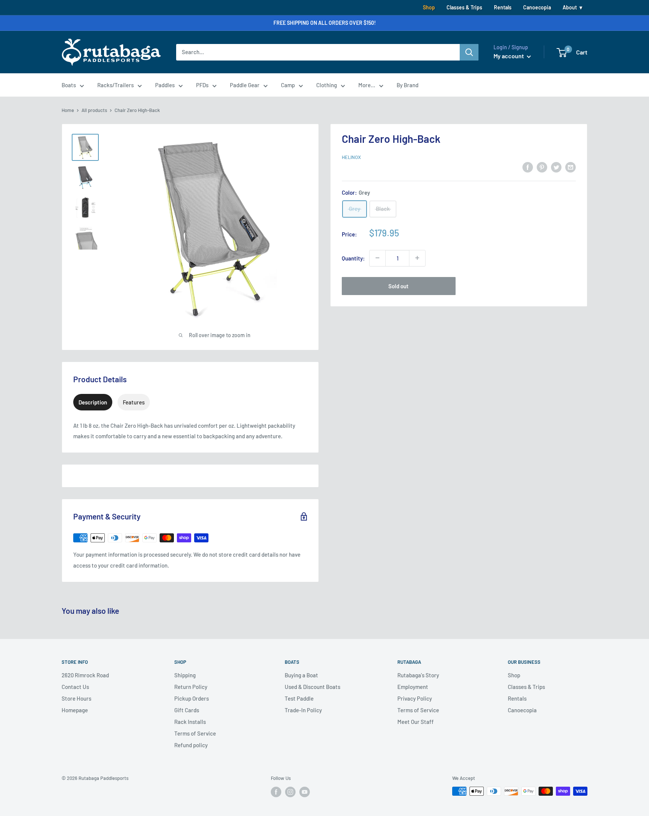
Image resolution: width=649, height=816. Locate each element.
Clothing (326, 85)
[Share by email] (570, 167)
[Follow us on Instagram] (290, 792)
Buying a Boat (301, 675)
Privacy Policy (414, 698)
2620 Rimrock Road (85, 675)
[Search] (469, 52)
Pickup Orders (191, 698)
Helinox (351, 157)
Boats (69, 85)
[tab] (92, 402)
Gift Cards (186, 710)
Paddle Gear (245, 85)
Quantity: (353, 257)
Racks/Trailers (115, 85)
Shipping (185, 675)
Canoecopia (537, 7)
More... (366, 85)
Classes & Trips (464, 7)
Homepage (75, 710)
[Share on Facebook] (527, 167)
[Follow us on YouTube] (304, 792)
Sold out (398, 285)
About (570, 7)
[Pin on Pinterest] (542, 167)
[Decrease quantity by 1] (377, 258)
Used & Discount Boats (312, 686)
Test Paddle (299, 698)
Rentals (503, 7)
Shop (429, 7)
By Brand (407, 85)
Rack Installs (190, 721)
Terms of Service (195, 733)
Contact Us (75, 686)
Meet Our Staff (415, 721)
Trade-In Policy (303, 710)
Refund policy (191, 745)
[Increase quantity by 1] (417, 258)
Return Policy (190, 686)
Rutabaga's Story (418, 675)
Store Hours (76, 698)
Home (68, 110)
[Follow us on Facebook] (276, 792)
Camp (288, 85)
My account (509, 55)
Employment (412, 686)
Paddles (165, 85)
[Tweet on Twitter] (556, 167)
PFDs (202, 85)
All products (94, 110)
